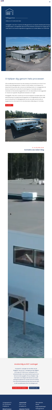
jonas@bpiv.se (22, 406)
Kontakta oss (33, 387)
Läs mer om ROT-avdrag (19, 387)
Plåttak (37, 404)
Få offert (8, 105)
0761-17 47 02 (22, 404)
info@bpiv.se (6, 406)
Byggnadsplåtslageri (41, 406)
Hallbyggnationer (40, 408)
